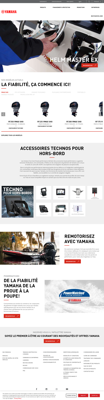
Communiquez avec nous (30, 368)
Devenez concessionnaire (51, 359)
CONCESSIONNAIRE (57, 1)
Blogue (25, 365)
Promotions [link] (81, 7)
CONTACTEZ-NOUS (89, 371)
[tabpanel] (52, 46)
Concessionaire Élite (49, 362)
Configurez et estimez (16, 128)
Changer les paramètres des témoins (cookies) (72, 369)
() (80, 1)
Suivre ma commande (90, 355)
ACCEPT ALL (95, 395)
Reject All (83, 395)
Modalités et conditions (71, 355)
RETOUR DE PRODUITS (90, 368)
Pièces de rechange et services (70, 377)
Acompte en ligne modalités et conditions (72, 358)
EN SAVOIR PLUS (87, 65)
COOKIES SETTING (71, 395)
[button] (89, 1)
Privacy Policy (17, 398)
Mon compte (70, 1)
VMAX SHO (4, 92)
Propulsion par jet (27, 94)
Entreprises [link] (95, 7)
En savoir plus (70, 261)
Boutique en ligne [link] (97, 16)
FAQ (24, 370)
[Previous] (3, 114)
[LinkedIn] (46, 389)
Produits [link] (43, 7)
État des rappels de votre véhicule (10, 358)
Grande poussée (7, 94)
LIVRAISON (86, 361)
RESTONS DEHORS (28, 363)
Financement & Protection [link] (61, 7)
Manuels (5, 355)
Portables (81, 92)
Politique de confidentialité (72, 362)
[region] (52, 395)
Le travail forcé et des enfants (70, 373)
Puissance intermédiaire (61, 92)
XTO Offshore (20, 92)
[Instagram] (56, 389)
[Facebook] (36, 389)
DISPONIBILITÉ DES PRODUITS (92, 363)
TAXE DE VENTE (88, 366)
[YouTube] (67, 389)
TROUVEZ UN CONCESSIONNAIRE (48, 356)
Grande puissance (39, 92)
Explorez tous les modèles (11, 135)
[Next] (101, 114)
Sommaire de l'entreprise (30, 357)
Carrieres (26, 360)
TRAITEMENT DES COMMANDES (92, 358)
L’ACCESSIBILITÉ (67, 365)
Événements (43, 1)
